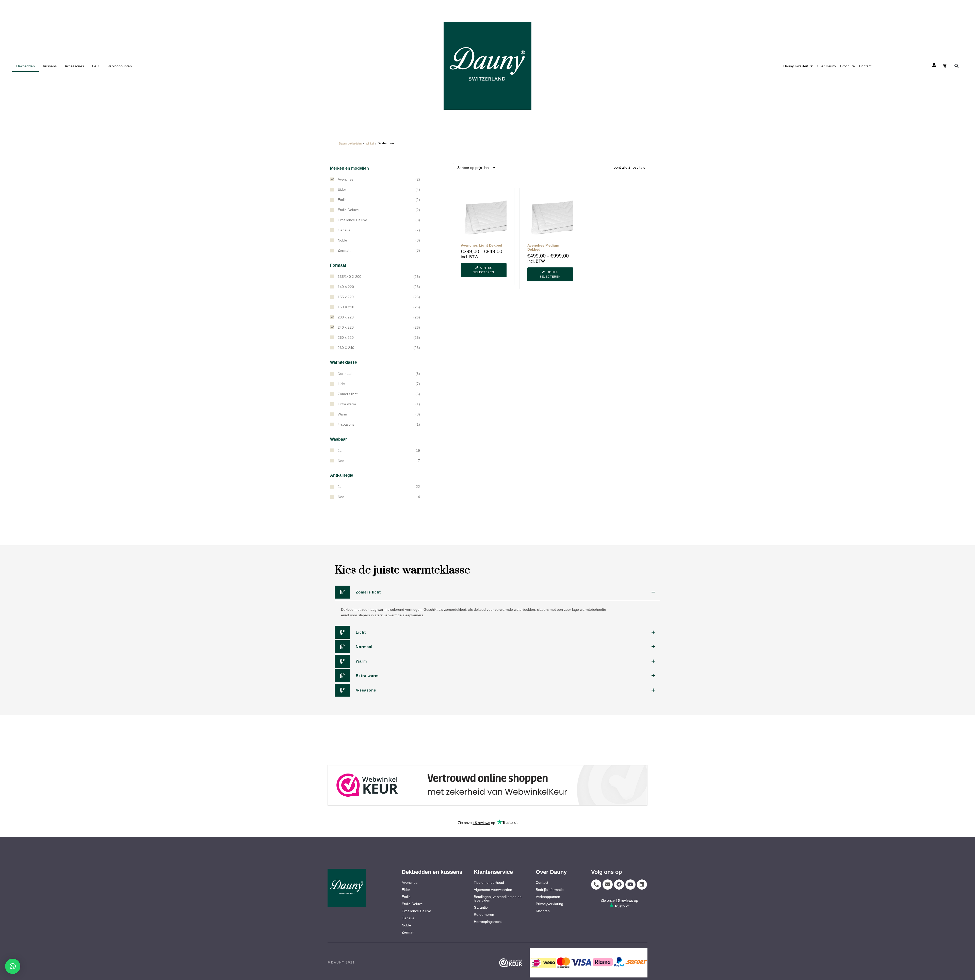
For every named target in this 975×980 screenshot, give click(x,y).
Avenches (409, 882)
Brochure (847, 66)
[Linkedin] (642, 884)
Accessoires (74, 66)
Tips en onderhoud (489, 882)
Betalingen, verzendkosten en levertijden (498, 898)
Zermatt (408, 932)
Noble (406, 925)
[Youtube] (630, 884)
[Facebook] (619, 884)
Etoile (406, 897)
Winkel (370, 143)
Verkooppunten (119, 66)
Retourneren (484, 914)
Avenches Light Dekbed (481, 245)
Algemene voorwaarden (493, 890)
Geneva (408, 918)
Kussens (50, 66)
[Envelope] (608, 884)
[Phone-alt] (596, 884)
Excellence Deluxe (416, 911)
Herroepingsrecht (488, 922)
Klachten (543, 911)
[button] (956, 66)
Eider (406, 890)
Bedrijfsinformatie (550, 890)
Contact (865, 66)
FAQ (95, 66)
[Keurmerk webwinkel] (487, 785)
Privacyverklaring (549, 904)
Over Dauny (826, 66)
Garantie (481, 907)
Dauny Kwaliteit (795, 66)
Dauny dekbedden (350, 143)
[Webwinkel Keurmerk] (518, 962)
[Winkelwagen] (944, 66)
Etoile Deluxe (412, 904)
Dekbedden (25, 66)
